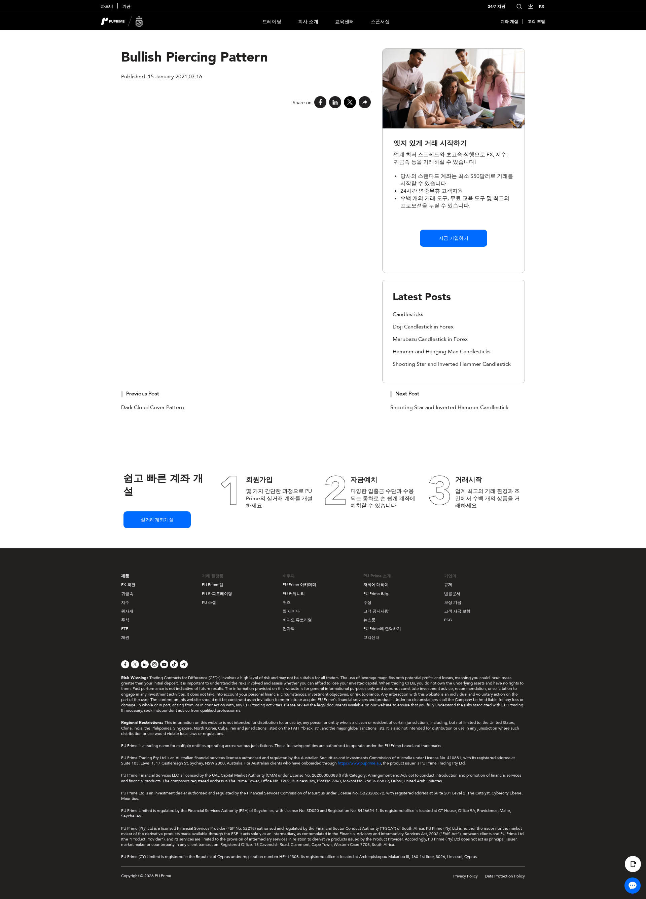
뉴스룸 (369, 620)
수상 (367, 602)
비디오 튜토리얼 (297, 620)
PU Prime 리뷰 (376, 593)
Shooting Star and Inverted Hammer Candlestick (452, 364)
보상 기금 (452, 602)
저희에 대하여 (376, 584)
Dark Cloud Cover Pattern (152, 407)
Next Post (407, 393)
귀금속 (127, 593)
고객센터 (371, 637)
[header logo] (122, 21)
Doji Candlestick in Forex (423, 326)
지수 (125, 602)
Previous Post (142, 393)
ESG (448, 620)
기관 (126, 6)
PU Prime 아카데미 (299, 584)
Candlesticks (408, 314)
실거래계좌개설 (157, 520)
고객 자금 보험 (457, 611)
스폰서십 (380, 21)
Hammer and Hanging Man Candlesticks (442, 351)
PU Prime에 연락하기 (382, 628)
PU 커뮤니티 (294, 593)
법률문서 (452, 593)
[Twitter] (350, 102)
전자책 (289, 628)
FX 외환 (128, 584)
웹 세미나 (291, 611)
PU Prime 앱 (212, 584)
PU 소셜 (209, 602)
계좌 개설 (509, 21)
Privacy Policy (465, 876)
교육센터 (344, 21)
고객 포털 (536, 21)
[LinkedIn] (335, 102)
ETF (124, 628)
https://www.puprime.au (359, 763)
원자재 (127, 611)
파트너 (107, 6)
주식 (125, 620)
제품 (125, 576)
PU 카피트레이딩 (217, 593)
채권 (125, 637)
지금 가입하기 (453, 238)
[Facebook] (320, 102)
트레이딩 (271, 21)
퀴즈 (287, 602)
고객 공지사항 (376, 611)
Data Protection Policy (505, 876)
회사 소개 (308, 21)
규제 (448, 584)
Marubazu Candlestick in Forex (430, 339)
